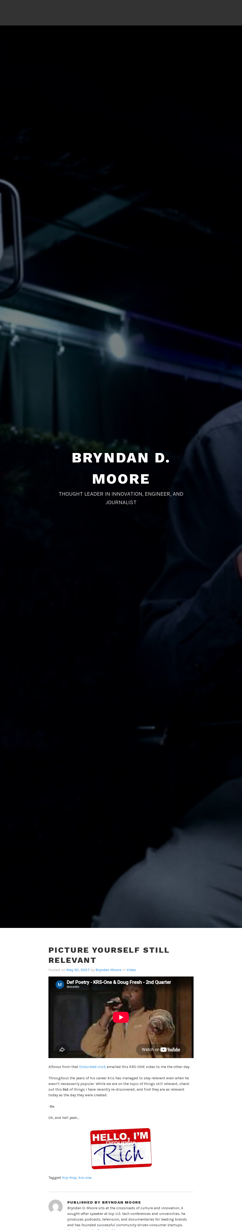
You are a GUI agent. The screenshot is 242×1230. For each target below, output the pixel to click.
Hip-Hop (69, 1177)
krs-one (84, 1177)
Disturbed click (92, 1066)
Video (131, 970)
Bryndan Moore (108, 970)
